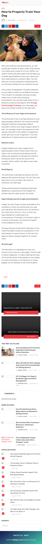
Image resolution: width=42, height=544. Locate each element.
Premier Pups (23, 383)
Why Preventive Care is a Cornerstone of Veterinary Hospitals (25, 483)
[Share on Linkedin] (16, 26)
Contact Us (17, 535)
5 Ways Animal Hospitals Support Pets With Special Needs (24, 473)
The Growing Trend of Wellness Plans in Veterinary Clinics (24, 464)
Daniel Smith (22, 370)
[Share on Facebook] (3, 26)
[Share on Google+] (10, 26)
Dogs (3, 8)
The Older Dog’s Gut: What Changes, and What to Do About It (24, 510)
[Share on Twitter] (6, 26)
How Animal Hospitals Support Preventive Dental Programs (25, 455)
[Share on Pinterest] (13, 26)
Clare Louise (22, 355)
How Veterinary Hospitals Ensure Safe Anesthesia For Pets (24, 492)
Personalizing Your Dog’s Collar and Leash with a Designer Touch (26, 440)
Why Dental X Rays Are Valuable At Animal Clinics (25, 501)
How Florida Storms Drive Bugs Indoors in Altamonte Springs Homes (26, 411)
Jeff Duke (11, 20)
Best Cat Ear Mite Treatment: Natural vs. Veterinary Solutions (28, 425)
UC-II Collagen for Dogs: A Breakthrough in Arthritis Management (26, 378)
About (26, 535)
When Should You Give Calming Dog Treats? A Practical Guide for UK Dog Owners (28, 365)
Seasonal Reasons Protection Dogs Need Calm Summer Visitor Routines (28, 350)
